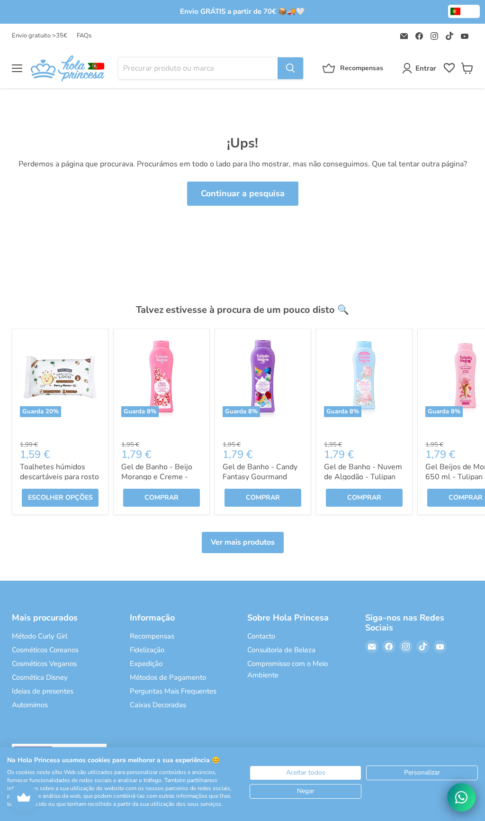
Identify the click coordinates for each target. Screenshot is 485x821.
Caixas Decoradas (158, 705)
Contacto (261, 636)
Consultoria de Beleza (281, 650)
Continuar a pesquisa (243, 193)
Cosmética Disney (40, 677)
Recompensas (152, 636)
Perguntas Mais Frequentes (173, 691)
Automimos (30, 705)
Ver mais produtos (243, 542)
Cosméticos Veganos (44, 663)
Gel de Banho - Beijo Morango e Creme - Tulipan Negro (156, 477)
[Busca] (290, 68)
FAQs (84, 35)
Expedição (146, 663)
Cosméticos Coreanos (45, 650)
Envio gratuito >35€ (39, 35)
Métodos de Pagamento (168, 677)
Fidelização (147, 650)
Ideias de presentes (42, 691)
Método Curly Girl (39, 636)
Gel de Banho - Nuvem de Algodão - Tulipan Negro (363, 477)
